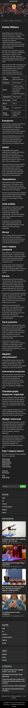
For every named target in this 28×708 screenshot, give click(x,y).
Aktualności (6, 535)
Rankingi (4, 509)
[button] (2, 15)
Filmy (3, 498)
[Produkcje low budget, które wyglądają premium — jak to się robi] (14, 529)
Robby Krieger (6, 459)
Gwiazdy (4, 654)
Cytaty (4, 657)
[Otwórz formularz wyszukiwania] (24, 15)
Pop (3, 592)
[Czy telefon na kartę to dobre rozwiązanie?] (14, 602)
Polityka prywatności (16, 696)
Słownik (4, 660)
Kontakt (13, 698)
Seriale (4, 512)
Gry (3, 501)
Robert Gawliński (6, 462)
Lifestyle (4, 504)
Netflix (5, 559)
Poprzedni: (5, 472)
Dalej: (6, 476)
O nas (24, 696)
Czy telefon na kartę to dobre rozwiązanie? (14, 686)
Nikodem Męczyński (6, 542)
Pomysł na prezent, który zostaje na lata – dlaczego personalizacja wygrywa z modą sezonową (13, 588)
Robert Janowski (6, 466)
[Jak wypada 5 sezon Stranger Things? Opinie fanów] (14, 553)
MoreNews (14, 704)
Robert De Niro (6, 461)
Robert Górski (6, 464)
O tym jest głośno (7, 506)
